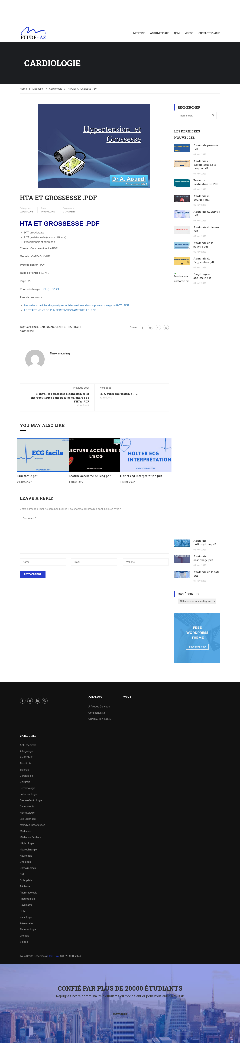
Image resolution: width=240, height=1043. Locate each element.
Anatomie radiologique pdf (204, 542)
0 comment (69, 211)
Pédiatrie (25, 886)
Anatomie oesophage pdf (203, 558)
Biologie (24, 769)
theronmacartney (60, 353)
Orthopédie (26, 880)
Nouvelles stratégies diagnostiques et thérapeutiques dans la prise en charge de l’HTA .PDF (60, 397)
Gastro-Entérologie (31, 800)
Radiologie (26, 917)
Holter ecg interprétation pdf (141, 476)
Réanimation (27, 923)
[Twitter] (150, 327)
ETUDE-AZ (53, 956)
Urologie (24, 935)
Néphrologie (27, 843)
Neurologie (26, 855)
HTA (69, 327)
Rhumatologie (28, 929)
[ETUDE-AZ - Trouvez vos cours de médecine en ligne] (33, 33)
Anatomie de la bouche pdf (203, 244)
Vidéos (189, 33)
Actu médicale (159, 33)
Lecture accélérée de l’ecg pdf (90, 476)
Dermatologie (27, 788)
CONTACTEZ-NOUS (209, 33)
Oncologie (25, 861)
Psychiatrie (26, 904)
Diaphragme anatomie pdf (202, 276)
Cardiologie (55, 88)
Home (23, 88)
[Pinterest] (158, 327)
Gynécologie (27, 806)
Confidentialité (96, 712)
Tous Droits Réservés (32, 956)
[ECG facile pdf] (43, 454)
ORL (22, 874)
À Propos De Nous (99, 706)
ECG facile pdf (27, 476)
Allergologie (26, 751)
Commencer (120, 1014)
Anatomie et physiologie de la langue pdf (204, 164)
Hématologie (27, 812)
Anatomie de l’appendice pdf (203, 260)
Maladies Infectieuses (32, 825)
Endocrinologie (28, 794)
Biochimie (25, 763)
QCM (177, 33)
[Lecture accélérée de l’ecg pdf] (94, 454)
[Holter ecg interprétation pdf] (145, 454)
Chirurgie (25, 782)
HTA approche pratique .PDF (119, 393)
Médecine (139, 33)
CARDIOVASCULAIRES (53, 327)
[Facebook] (142, 327)
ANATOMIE (26, 757)
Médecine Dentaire (30, 837)
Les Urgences (28, 818)
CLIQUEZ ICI (51, 289)
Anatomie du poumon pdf (201, 197)
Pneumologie (27, 898)
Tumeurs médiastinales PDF (205, 182)
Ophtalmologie (28, 868)
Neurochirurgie (28, 849)
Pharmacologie (28, 892)
